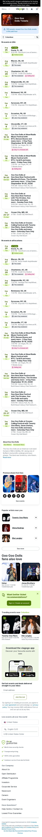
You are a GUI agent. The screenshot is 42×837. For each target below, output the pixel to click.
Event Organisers (9, 799)
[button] (8, 9)
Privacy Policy (18, 827)
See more (20, 549)
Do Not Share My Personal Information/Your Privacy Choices (20, 832)
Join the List (20, 697)
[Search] (27, 9)
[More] (37, 15)
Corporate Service (9, 787)
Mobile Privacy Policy (8, 829)
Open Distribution (9, 774)
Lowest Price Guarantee (11, 813)
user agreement (10, 705)
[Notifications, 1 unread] (37, 9)
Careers (5, 795)
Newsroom (6, 791)
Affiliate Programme (10, 778)
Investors (5, 782)
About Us (6, 769)
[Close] (38, 593)
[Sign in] (31, 9)
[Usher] (11, 575)
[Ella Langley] (31, 627)
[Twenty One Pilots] (11, 627)
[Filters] (37, 37)
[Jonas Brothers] (31, 575)
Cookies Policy (31, 827)
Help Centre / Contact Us (12, 809)
